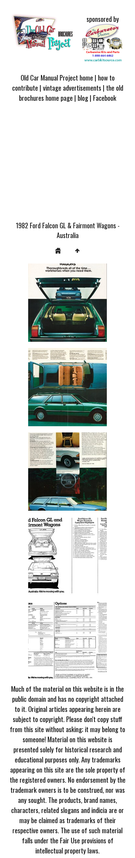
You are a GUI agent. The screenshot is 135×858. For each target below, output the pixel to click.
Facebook (104, 98)
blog (83, 98)
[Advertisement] (67, 165)
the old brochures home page (71, 93)
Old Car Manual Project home (57, 77)
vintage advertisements (72, 88)
